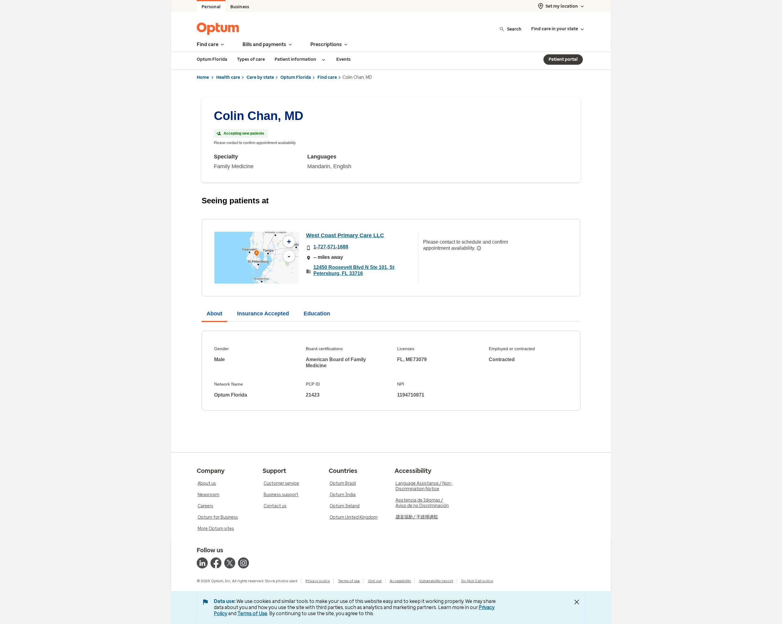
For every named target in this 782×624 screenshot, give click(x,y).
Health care (228, 77)
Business (239, 6)
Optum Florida (295, 77)
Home (203, 77)
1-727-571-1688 (330, 246)
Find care (327, 77)
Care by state (260, 77)
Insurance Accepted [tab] (263, 313)
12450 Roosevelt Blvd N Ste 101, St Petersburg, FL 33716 (353, 270)
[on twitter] (229, 562)
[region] (256, 258)
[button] (256, 254)
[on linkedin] (202, 562)
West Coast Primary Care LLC (345, 235)
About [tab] (214, 313)
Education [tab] (317, 313)
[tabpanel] (391, 371)
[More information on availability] (479, 248)
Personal (211, 6)
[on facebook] (215, 562)
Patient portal (563, 59)
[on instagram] (243, 562)
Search (514, 29)
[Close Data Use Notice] (576, 602)
